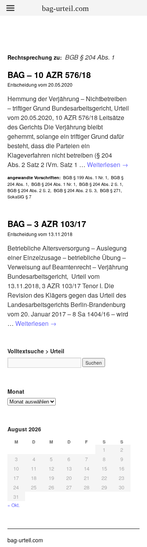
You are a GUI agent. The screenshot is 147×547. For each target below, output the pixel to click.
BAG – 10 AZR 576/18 (49, 74)
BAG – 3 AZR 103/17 (46, 223)
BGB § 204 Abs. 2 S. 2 (28, 190)
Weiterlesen (107, 164)
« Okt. (13, 505)
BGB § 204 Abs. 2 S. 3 (75, 190)
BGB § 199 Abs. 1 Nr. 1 (85, 177)
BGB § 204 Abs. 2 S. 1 (100, 184)
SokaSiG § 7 (19, 196)
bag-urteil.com (25, 540)
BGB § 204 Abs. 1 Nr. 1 (53, 184)
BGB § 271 (110, 190)
